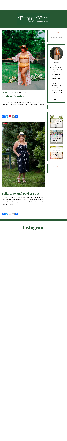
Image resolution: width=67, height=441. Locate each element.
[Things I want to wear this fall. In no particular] (56, 3)
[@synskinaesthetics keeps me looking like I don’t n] (60, 300)
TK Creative (33, 19)
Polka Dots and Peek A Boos (21, 193)
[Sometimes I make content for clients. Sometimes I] (18, 3)
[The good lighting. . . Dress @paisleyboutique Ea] (33, 3)
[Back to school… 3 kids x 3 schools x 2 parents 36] (11, 3)
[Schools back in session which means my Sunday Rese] (26, 3)
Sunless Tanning (13, 96)
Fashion (4, 190)
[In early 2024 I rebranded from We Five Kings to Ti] (63, 3)
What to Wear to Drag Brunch (56, 123)
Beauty (4, 92)
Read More (6, 112)
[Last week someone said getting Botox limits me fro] (3, 3)
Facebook (56, 166)
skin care (13, 92)
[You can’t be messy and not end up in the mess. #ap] (48, 3)
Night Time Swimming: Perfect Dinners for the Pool (56, 152)
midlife (8, 92)
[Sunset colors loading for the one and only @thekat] (41, 3)
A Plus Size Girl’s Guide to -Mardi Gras (56, 138)
